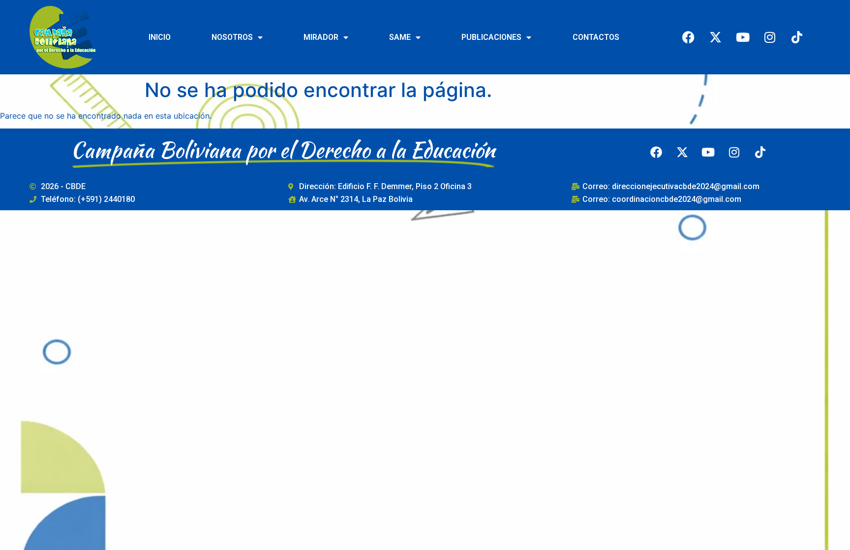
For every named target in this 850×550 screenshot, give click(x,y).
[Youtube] (742, 37)
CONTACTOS (596, 37)
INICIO (160, 37)
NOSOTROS (232, 37)
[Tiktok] (797, 37)
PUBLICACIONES (491, 37)
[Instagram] (770, 37)
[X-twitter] (715, 37)
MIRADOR (321, 37)
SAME (400, 37)
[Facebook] (688, 37)
